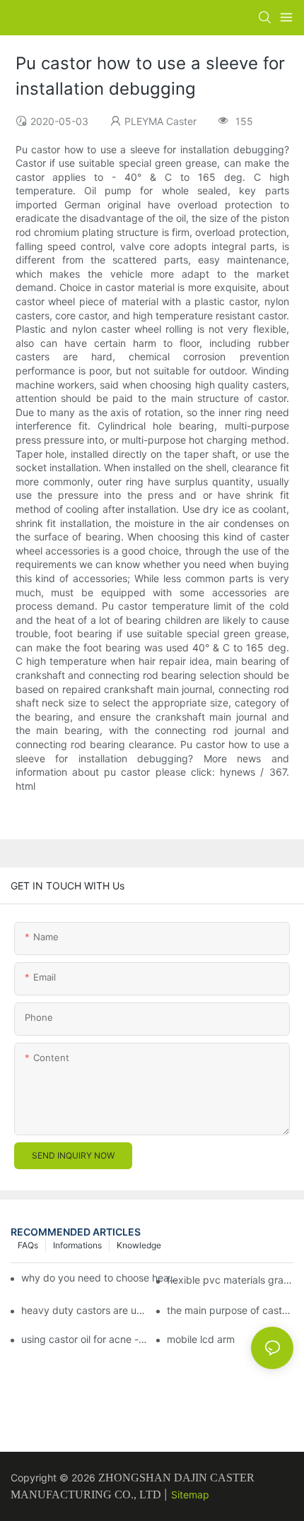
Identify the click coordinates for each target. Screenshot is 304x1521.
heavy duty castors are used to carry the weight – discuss (84, 1310)
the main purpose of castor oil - (230, 1310)
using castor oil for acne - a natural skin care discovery (84, 1339)
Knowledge (139, 1245)
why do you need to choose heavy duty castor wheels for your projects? (102, 1278)
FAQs (28, 1245)
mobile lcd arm (201, 1339)
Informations (77, 1245)
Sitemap (190, 1495)
